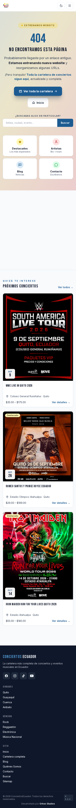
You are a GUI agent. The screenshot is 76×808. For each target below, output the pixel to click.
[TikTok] (23, 675)
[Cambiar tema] (61, 5)
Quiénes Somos (12, 766)
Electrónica (9, 731)
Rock (6, 721)
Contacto (8, 771)
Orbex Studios (47, 803)
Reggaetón (9, 726)
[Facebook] (6, 675)
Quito (6, 692)
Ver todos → (65, 287)
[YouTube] (31, 675)
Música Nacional (12, 736)
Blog (5, 761)
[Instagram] (14, 675)
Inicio (40, 102)
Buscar (65, 122)
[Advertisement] (38, 230)
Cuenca (7, 702)
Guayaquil (8, 697)
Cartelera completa (14, 756)
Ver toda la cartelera (38, 91)
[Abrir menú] (69, 5)
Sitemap (7, 781)
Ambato (7, 707)
